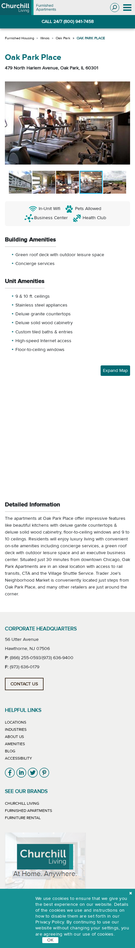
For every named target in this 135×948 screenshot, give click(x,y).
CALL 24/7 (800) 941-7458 (68, 22)
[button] (11, 123)
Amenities (15, 743)
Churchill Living (22, 803)
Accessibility (18, 758)
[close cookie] (130, 893)
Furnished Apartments (28, 810)
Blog (10, 751)
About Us (14, 736)
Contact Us (24, 684)
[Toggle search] (114, 7)
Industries (16, 729)
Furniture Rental (23, 817)
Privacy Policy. (50, 922)
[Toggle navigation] (127, 7)
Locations (15, 722)
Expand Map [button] (115, 371)
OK (50, 940)
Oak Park (63, 38)
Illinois (44, 38)
